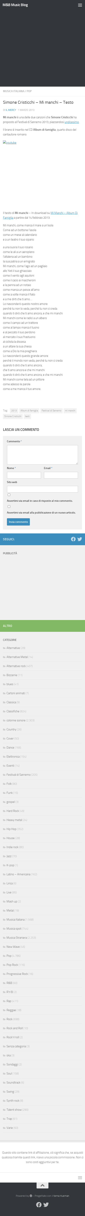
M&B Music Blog (15, 5)
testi (27, 416)
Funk (10, 793)
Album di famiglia (29, 410)
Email (48, 468)
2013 (14, 410)
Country (11, 729)
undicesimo (72, 122)
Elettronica (13, 756)
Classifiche (13, 711)
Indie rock (12, 847)
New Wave (13, 947)
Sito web (12, 482)
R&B (9, 983)
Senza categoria (16, 1046)
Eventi (10, 765)
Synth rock (13, 1100)
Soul (9, 1073)
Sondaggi (12, 1064)
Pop (29, 91)
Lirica (10, 883)
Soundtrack (13, 1082)
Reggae (11, 1010)
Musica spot (14, 928)
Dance (10, 747)
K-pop (10, 865)
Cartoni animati (16, 693)
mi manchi (70, 410)
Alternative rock (16, 666)
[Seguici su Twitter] (79, 539)
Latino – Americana (18, 874)
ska (9, 1055)
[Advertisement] (42, 44)
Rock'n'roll (13, 1037)
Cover (10, 738)
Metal (10, 910)
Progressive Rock (17, 974)
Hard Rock (13, 811)
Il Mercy (11, 109)
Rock (9, 1019)
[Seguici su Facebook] (73, 539)
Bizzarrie (12, 675)
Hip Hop (11, 829)
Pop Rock (12, 965)
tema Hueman (61, 1195)
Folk (9, 784)
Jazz (9, 856)
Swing (10, 1091)
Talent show (14, 1109)
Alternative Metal (17, 657)
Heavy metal (14, 820)
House (11, 838)
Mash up (12, 901)
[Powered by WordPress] (30, 1196)
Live (9, 892)
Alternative (13, 648)
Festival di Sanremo (51, 410)
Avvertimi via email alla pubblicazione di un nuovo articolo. (41, 512)
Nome (11, 468)
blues (10, 684)
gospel (11, 802)
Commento (14, 441)
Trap (9, 1119)
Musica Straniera (17, 937)
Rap (9, 1001)
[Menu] (80, 5)
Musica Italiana (13, 91)
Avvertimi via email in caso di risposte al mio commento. (40, 501)
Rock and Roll (15, 1028)
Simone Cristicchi (12, 416)
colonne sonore (16, 720)
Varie (10, 1128)
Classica (11, 702)
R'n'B (10, 992)
